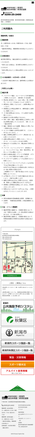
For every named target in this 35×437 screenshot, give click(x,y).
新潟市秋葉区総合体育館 (24, 405)
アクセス (20, 409)
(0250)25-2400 (8, 405)
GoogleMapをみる (12, 275)
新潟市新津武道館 (22, 407)
